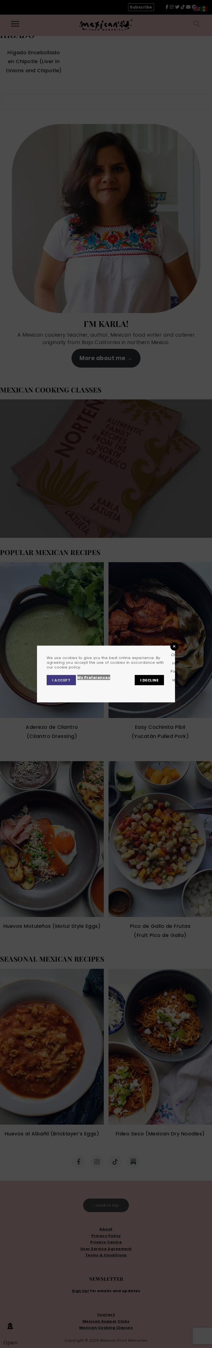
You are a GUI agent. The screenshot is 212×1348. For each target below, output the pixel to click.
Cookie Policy (133, 690)
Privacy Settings (98, 690)
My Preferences (93, 677)
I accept (61, 680)
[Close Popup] (174, 646)
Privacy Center (62, 690)
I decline (149, 680)
